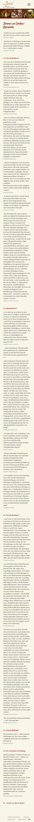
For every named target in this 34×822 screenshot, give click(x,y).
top (29, 819)
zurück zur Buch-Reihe (15, 803)
